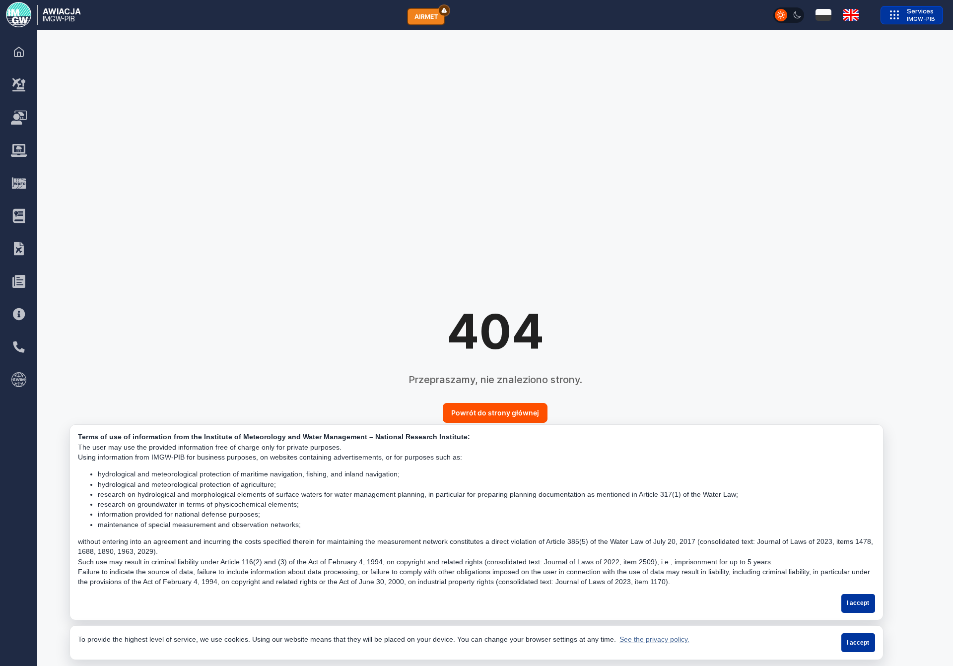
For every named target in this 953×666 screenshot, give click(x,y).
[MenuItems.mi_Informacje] (18, 314)
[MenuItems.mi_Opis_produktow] (18, 215)
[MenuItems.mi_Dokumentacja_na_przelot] (18, 248)
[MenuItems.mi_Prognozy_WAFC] (18, 183)
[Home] (18, 52)
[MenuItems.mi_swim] (18, 379)
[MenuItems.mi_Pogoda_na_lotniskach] (18, 84)
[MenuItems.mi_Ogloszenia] (18, 281)
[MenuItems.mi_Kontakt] (18, 346)
